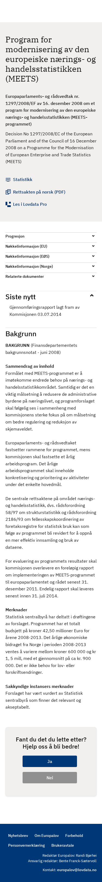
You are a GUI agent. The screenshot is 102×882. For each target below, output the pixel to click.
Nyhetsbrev (18, 835)
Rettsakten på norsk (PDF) (39, 192)
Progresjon (14, 236)
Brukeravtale (62, 845)
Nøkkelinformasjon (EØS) (27, 256)
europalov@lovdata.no (77, 869)
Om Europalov (47, 835)
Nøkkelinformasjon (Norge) (29, 266)
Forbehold (74, 835)
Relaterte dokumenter (24, 276)
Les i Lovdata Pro (30, 204)
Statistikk (22, 179)
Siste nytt (20, 296)
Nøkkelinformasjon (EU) (26, 246)
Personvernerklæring (26, 845)
